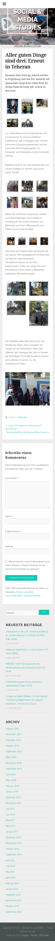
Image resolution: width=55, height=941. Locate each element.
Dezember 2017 (13, 797)
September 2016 (14, 854)
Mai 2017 (10, 820)
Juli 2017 (10, 809)
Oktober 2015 (12, 906)
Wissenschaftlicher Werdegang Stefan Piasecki (26, 432)
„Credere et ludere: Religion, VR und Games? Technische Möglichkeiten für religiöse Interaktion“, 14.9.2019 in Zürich (27, 700)
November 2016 (13, 843)
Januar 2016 (12, 889)
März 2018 (11, 780)
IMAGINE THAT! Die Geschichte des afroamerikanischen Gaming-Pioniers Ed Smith (25, 668)
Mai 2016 (10, 872)
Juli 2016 (10, 860)
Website (9, 546)
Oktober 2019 (12, 746)
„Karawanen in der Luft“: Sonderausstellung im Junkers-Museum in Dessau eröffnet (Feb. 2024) (27, 635)
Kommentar (11, 478)
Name (9, 516)
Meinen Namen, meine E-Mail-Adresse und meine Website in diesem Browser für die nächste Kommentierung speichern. (27, 565)
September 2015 (14, 912)
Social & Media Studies (27, 19)
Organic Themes (29, 935)
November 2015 (13, 900)
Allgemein (22, 417)
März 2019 (11, 757)
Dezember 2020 (13, 740)
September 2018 (14, 769)
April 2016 (11, 877)
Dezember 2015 (13, 895)
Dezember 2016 (13, 837)
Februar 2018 (12, 786)
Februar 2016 (12, 883)
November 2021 (13, 734)
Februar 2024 (12, 728)
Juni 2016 (10, 866)
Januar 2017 (12, 831)
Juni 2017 (10, 814)
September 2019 (14, 751)
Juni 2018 (10, 774)
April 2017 (11, 826)
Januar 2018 (12, 791)
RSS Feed (44, 935)
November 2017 (13, 803)
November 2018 (13, 763)
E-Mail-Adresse (13, 531)
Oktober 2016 (12, 849)
